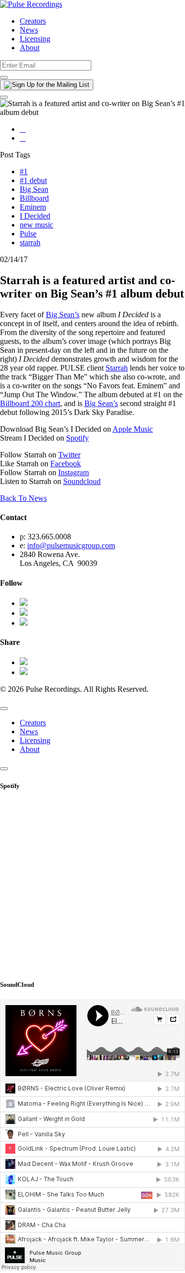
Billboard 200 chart (30, 403)
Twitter (69, 454)
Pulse (28, 233)
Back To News (23, 498)
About (29, 47)
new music (36, 225)
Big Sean (34, 189)
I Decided (35, 216)
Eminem (33, 207)
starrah (30, 242)
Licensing (35, 39)
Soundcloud (82, 481)
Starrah (117, 368)
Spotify (77, 438)
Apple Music (132, 429)
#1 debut (33, 180)
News (29, 30)
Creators (33, 21)
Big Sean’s (62, 314)
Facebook (65, 463)
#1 (24, 171)
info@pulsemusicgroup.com (71, 545)
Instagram (73, 472)
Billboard (34, 198)
